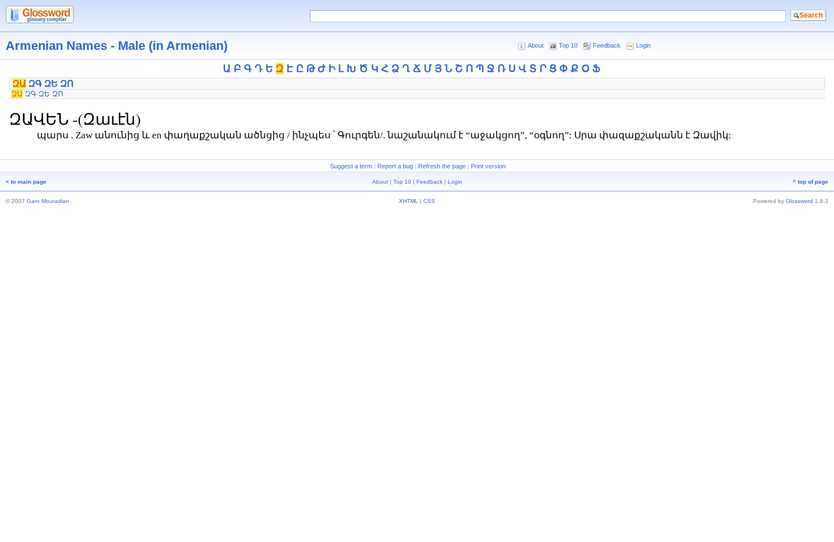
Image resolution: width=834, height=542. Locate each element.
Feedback (607, 45)
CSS (429, 201)
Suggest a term (351, 166)
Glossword (799, 201)
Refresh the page (442, 166)
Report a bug (395, 166)
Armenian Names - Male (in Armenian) (117, 46)
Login (643, 45)
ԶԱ (19, 83)
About (536, 45)
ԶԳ (35, 83)
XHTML (408, 201)
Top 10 (568, 45)
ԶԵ (51, 83)
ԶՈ (67, 83)
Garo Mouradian (48, 201)
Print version (488, 166)
